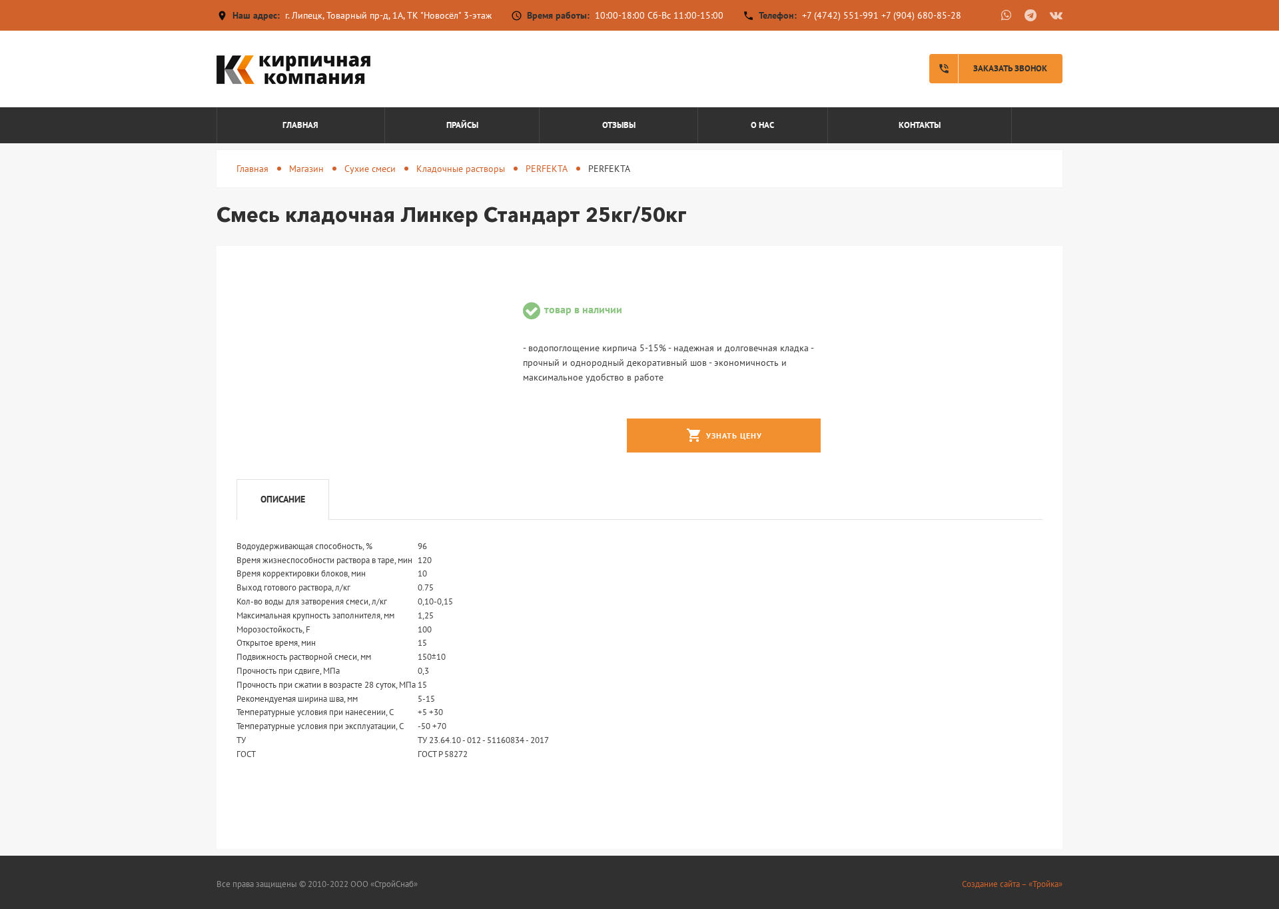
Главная (300, 125)
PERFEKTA (547, 169)
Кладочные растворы (460, 169)
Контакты (920, 125)
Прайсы (462, 125)
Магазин (306, 169)
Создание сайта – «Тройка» (1012, 884)
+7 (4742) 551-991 (840, 15)
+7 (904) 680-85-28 (921, 15)
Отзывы (619, 125)
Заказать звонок (992, 69)
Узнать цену (724, 435)
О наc (762, 125)
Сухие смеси (370, 169)
